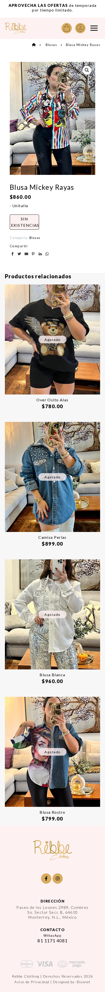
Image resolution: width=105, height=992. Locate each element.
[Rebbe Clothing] (16, 28)
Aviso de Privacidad (31, 982)
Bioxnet (84, 982)
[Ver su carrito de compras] (67, 28)
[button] (87, 70)
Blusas (51, 45)
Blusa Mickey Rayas (83, 45)
